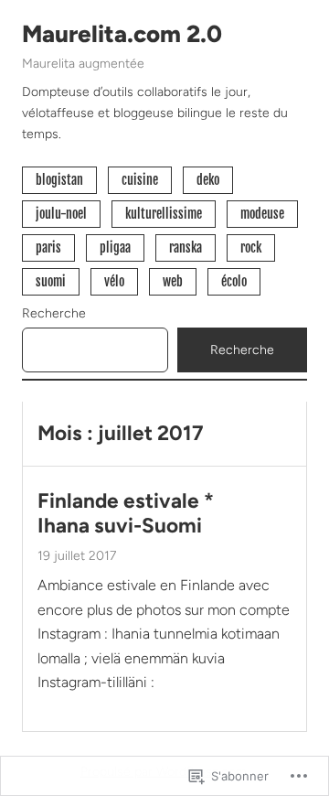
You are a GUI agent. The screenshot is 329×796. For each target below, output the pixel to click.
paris (48, 247)
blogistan (59, 180)
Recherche (54, 313)
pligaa (115, 247)
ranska (185, 247)
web (173, 281)
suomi (51, 281)
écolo (234, 281)
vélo (114, 281)
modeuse (262, 213)
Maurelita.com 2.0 (122, 33)
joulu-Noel (61, 213)
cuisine (140, 180)
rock (250, 247)
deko (207, 180)
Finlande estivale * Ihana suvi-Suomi (125, 513)
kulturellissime (163, 213)
